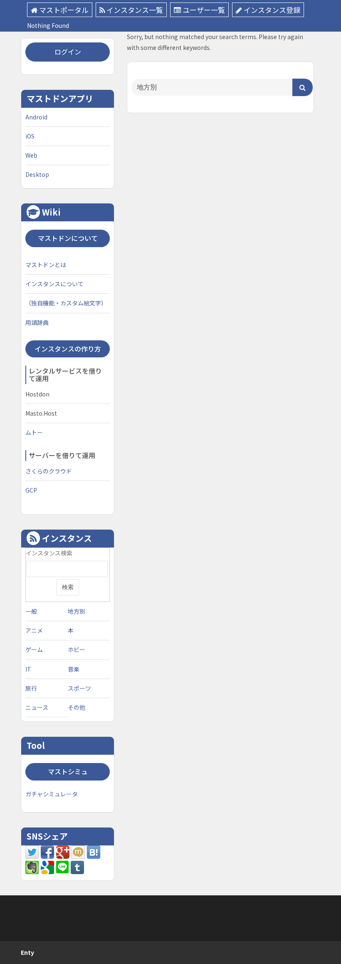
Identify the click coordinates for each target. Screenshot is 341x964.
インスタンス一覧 (134, 10)
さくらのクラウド (48, 471)
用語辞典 (37, 322)
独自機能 (42, 303)
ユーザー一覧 (204, 10)
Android (36, 117)
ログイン (67, 52)
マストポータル (64, 10)
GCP (31, 490)
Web (31, 155)
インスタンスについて (54, 284)
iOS (30, 136)
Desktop (37, 174)
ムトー (34, 432)
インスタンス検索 (49, 553)
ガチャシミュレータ (51, 794)
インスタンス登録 (272, 10)
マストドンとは (45, 264)
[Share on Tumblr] (77, 866)
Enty (27, 952)
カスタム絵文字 (80, 303)
